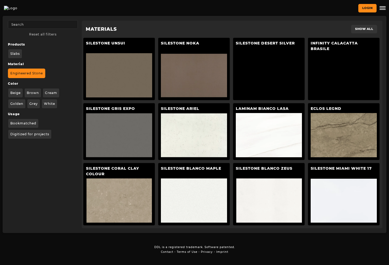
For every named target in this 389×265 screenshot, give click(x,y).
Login (367, 8)
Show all (364, 29)
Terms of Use (187, 252)
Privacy (207, 252)
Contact (167, 252)
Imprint (222, 252)
